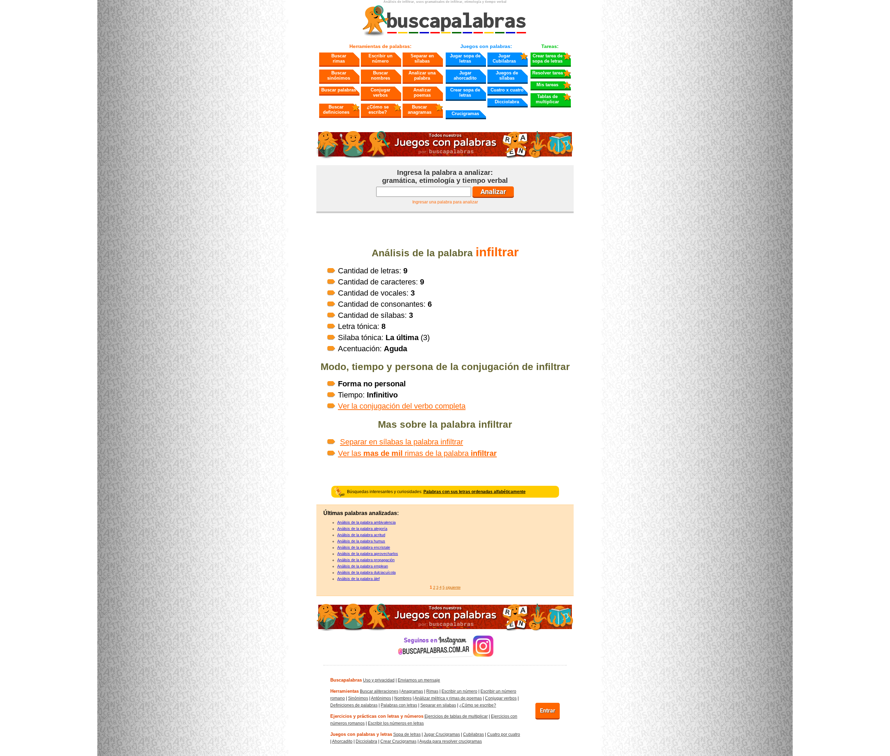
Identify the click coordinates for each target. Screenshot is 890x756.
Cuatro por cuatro (503, 734)
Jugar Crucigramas (442, 734)
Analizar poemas (422, 92)
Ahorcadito (342, 741)
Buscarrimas (338, 58)
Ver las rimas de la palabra (417, 453)
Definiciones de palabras (354, 705)
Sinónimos (358, 698)
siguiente (453, 587)
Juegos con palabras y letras (361, 734)
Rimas (432, 691)
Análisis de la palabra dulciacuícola (366, 572)
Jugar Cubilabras (504, 58)
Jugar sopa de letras (465, 58)
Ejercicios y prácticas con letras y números (376, 716)
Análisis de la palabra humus (361, 541)
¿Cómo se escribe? (378, 109)
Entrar (547, 710)
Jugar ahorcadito (465, 75)
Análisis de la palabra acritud (361, 535)
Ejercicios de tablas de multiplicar (456, 716)
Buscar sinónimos (338, 75)
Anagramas (412, 691)
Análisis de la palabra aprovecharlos (367, 554)
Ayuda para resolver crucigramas (450, 741)
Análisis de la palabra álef (358, 579)
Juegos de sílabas (507, 75)
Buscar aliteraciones (379, 691)
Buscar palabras (338, 90)
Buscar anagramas (419, 109)
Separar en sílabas (422, 58)
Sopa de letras (407, 734)
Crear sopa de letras (465, 92)
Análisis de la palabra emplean (362, 566)
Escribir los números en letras (396, 723)
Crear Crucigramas (398, 741)
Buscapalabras (346, 680)
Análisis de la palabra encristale (363, 547)
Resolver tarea (547, 72)
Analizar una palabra (422, 75)
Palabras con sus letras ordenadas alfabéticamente (474, 491)
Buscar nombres (380, 75)
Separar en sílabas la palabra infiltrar (401, 441)
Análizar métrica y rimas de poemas (448, 698)
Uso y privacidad (379, 680)
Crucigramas (465, 113)
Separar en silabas (438, 705)
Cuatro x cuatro (507, 90)
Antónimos (381, 698)
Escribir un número (381, 58)
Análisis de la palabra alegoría (362, 528)
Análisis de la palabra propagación (366, 560)
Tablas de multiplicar (547, 99)
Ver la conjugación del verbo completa (402, 406)
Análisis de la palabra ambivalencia (366, 522)
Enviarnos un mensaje (419, 680)
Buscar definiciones (336, 109)
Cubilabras (473, 734)
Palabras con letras (399, 705)
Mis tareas (547, 84)
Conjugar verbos (380, 92)
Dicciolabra (507, 101)
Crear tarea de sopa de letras (547, 58)
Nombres (403, 698)
